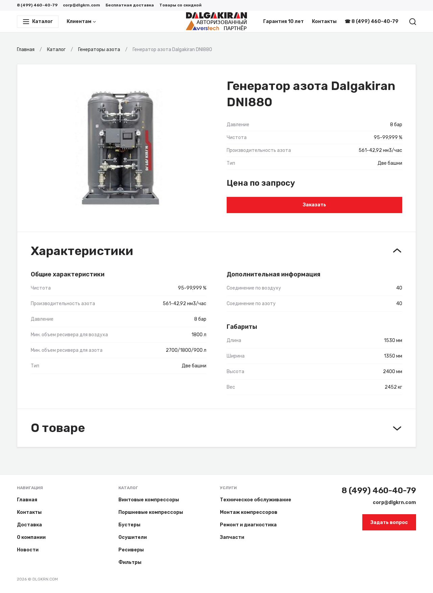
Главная (27, 500)
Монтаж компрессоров (248, 512)
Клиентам (79, 21)
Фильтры (129, 562)
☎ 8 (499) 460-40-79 (371, 21)
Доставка (29, 525)
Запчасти (232, 537)
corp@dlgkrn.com (81, 5)
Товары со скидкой (180, 5)
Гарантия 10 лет (283, 21)
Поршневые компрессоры (150, 512)
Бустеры (129, 525)
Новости (28, 550)
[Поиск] (412, 22)
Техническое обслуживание (255, 500)
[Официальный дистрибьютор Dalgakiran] (216, 21)
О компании (31, 537)
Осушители (132, 537)
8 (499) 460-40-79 (37, 5)
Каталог (128, 487)
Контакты (324, 21)
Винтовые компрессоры (148, 500)
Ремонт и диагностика (248, 525)
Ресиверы (131, 550)
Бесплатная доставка (130, 5)
